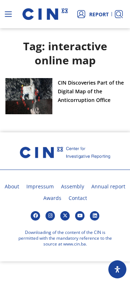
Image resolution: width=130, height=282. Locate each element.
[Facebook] (35, 216)
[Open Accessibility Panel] (117, 269)
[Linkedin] (94, 216)
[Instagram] (50, 216)
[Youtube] (79, 216)
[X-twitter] (65, 216)
